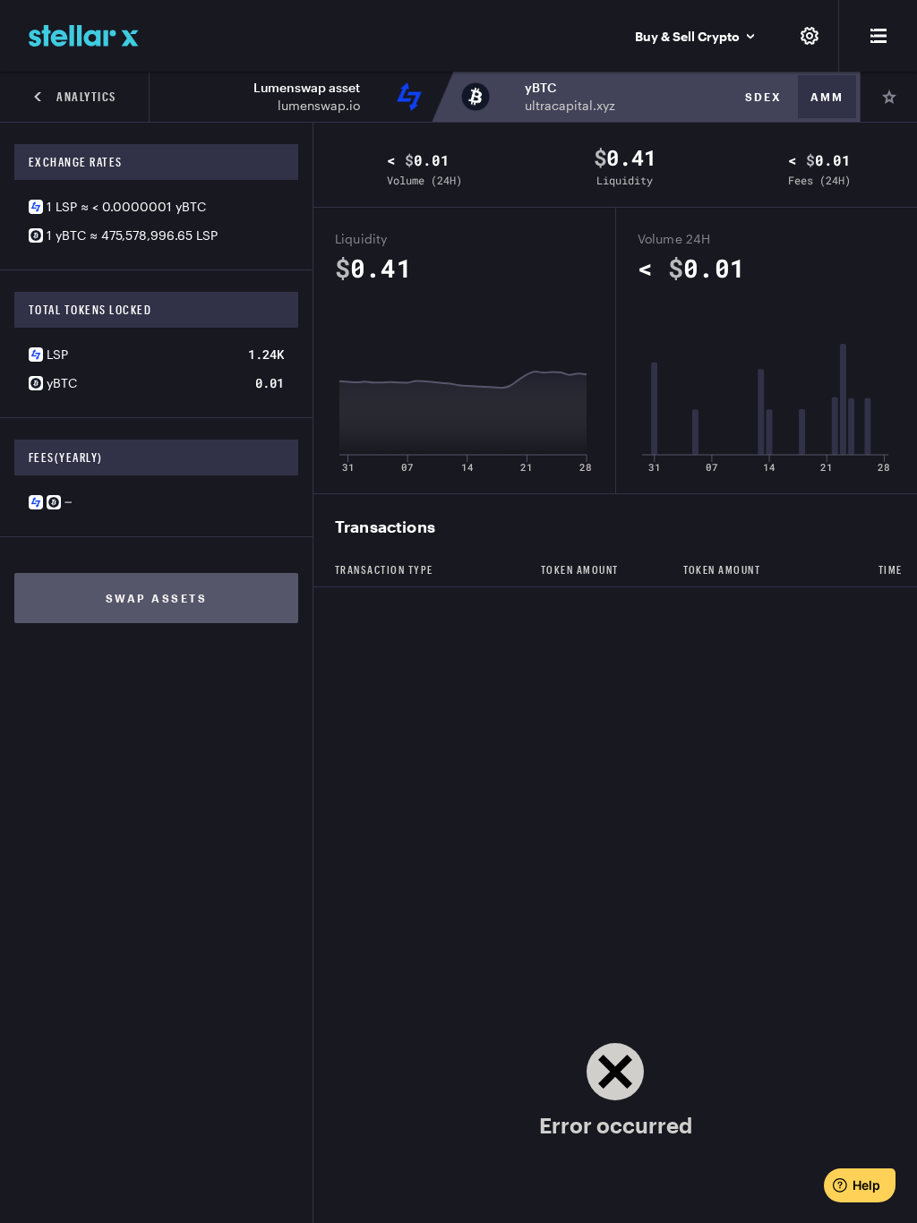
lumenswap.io (319, 105)
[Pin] (888, 97)
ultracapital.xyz (570, 105)
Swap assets (157, 598)
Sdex (763, 96)
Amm (827, 96)
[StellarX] (83, 36)
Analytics (86, 97)
